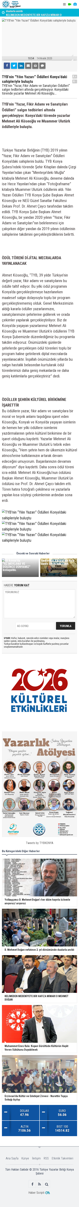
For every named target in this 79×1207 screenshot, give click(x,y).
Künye (25, 1158)
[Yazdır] (35, 66)
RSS (46, 1158)
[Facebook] (7, 66)
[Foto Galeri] (75, 4)
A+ (75, 76)
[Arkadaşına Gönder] (28, 66)
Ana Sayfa (12, 1158)
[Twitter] (14, 66)
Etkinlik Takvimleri (62, 1158)
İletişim (36, 1158)
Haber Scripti (36, 1192)
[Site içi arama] (46, 1184)
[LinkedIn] (21, 66)
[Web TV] (69, 4)
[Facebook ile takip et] (32, 1184)
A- (75, 81)
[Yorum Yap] (42, 66)
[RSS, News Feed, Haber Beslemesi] (39, 1184)
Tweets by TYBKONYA (39, 843)
